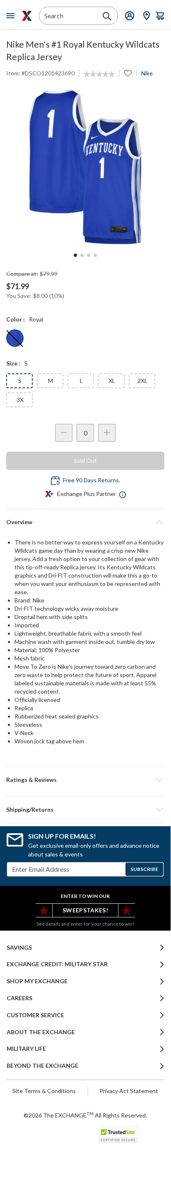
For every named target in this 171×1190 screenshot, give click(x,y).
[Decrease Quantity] (63, 433)
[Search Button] (107, 16)
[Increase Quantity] (107, 433)
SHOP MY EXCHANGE (37, 981)
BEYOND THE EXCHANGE (42, 1065)
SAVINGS (19, 947)
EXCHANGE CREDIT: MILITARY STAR (57, 964)
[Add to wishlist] (128, 73)
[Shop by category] (12, 15)
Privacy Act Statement (128, 1090)
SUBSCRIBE (144, 869)
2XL (142, 380)
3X (20, 399)
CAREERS (19, 998)
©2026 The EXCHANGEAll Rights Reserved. (85, 1115)
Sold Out (85, 460)
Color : (15, 319)
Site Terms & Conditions (44, 1090)
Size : (13, 363)
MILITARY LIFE (26, 1048)
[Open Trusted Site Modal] (118, 1135)
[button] (85, 780)
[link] (99, 74)
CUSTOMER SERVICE (35, 1015)
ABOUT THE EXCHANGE (41, 1032)
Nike (147, 73)
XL (111, 380)
